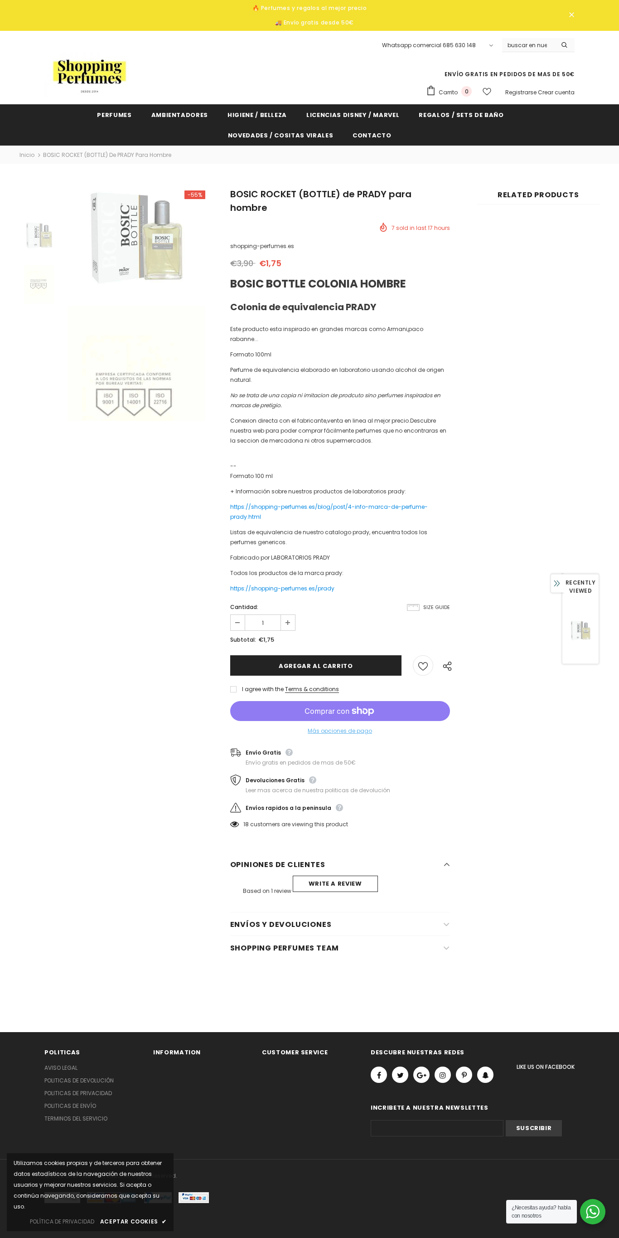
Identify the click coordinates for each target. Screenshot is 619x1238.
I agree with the (263, 689)
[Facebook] (379, 1075)
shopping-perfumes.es (262, 246)
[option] (136, 242)
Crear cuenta (556, 92)
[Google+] (421, 1075)
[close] (571, 15)
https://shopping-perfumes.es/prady (282, 588)
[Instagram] (443, 1075)
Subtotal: (243, 639)
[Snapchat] (485, 1075)
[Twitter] (400, 1075)
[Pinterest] (464, 1075)
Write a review (335, 883)
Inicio (26, 155)
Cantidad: (244, 607)
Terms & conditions (312, 689)
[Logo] (89, 74)
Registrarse (521, 92)
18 (246, 824)
